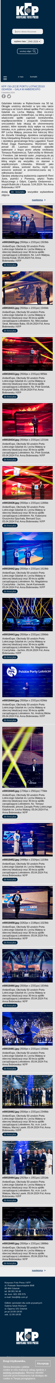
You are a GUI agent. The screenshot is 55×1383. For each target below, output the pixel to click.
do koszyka (17, 192)
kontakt (33, 76)
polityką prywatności (14, 1372)
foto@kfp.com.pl (20, 1297)
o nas (20, 76)
